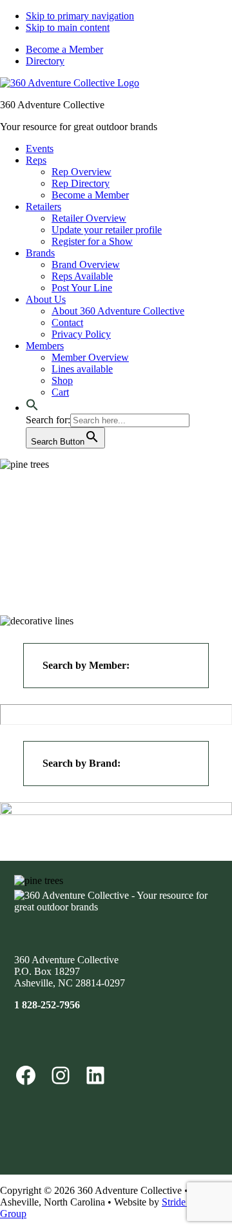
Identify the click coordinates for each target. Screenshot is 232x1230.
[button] (32, 407)
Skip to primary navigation (80, 15)
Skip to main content (68, 27)
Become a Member (64, 49)
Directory (45, 60)
